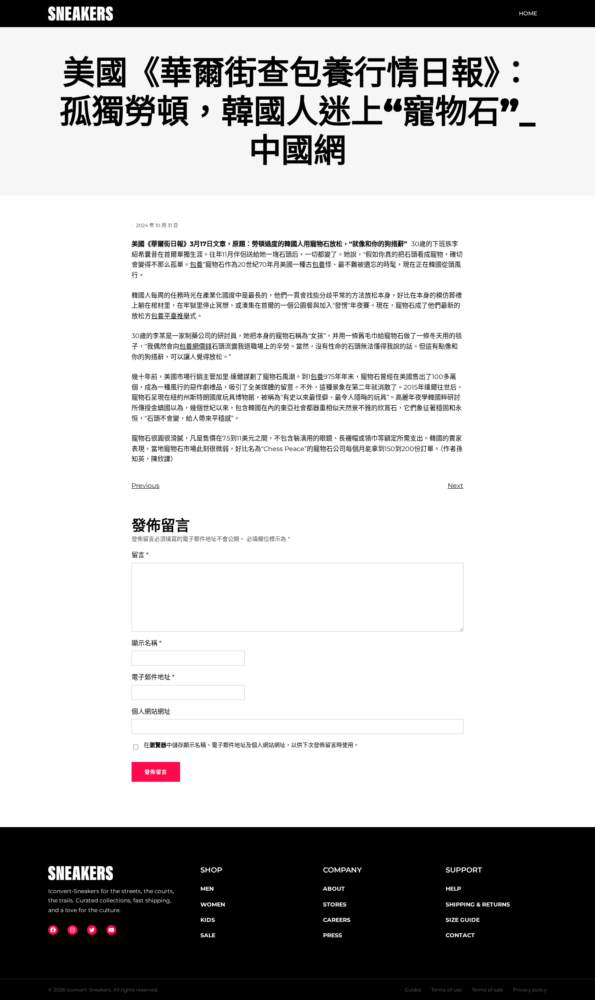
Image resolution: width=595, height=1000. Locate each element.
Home (528, 13)
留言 (140, 555)
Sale (207, 935)
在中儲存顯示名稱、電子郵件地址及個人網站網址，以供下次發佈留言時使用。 (251, 745)
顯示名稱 (147, 643)
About (334, 888)
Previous (145, 485)
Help (453, 888)
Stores (334, 904)
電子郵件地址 (153, 677)
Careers (337, 919)
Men (207, 888)
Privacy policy (530, 990)
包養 (196, 264)
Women (212, 904)
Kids (207, 919)
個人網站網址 (151, 711)
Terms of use (446, 990)
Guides (413, 990)
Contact (460, 935)
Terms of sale (487, 990)
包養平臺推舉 (170, 316)
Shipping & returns (478, 904)
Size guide (463, 919)
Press (332, 935)
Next (455, 485)
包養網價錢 (195, 346)
